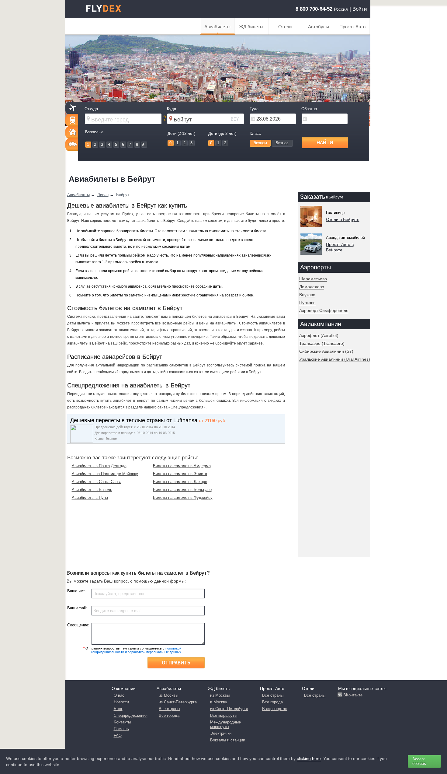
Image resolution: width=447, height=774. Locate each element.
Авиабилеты (217, 26)
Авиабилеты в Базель (92, 489)
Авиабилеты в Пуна (90, 497)
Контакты (122, 722)
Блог (118, 708)
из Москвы (168, 695)
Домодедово (311, 286)
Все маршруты (223, 715)
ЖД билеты (251, 26)
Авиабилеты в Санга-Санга (96, 481)
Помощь (121, 729)
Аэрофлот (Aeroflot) (318, 335)
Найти (325, 142)
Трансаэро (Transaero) (322, 343)
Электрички (220, 733)
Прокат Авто (352, 26)
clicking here (309, 758)
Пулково (307, 302)
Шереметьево (313, 278)
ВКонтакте (352, 695)
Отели (285, 26)
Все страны (169, 708)
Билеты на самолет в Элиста (180, 473)
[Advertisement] (332, 465)
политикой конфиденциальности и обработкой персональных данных (136, 650)
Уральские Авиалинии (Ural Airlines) (334, 359)
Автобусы (318, 26)
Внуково (307, 294)
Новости (121, 702)
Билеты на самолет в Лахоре (180, 481)
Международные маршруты (225, 724)
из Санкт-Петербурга (178, 702)
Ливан (103, 194)
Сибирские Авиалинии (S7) (326, 351)
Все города (169, 715)
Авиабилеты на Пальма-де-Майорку (105, 473)
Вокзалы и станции (227, 740)
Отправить (176, 662)
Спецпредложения (130, 715)
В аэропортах (274, 708)
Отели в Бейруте (342, 219)
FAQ (118, 735)
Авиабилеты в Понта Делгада (99, 466)
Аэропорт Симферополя (323, 310)
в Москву (218, 702)
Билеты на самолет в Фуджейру (183, 497)
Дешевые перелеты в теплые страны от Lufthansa (133, 420)
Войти (359, 9)
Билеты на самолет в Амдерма (182, 466)
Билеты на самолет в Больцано (182, 489)
